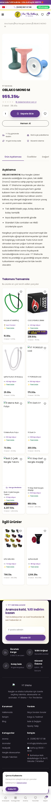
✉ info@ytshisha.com (37, 743)
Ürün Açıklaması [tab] (13, 156)
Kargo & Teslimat (35, 717)
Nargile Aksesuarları (11, 752)
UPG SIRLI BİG (9, 559)
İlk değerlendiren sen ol (26, 102)
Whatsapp (43, 7)
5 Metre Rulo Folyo (11, 432)
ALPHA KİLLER (33, 559)
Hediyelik (6, 748)
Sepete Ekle (27, 113)
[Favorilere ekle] (45, 113)
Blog (4, 721)
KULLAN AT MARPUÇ (11, 320)
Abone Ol (25, 637)
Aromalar (6, 743)
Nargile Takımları (9, 757)
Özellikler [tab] (32, 156)
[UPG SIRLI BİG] (13, 542)
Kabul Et (12, 789)
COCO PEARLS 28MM (36, 320)
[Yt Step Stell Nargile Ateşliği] (37, 470)
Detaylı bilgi (22, 783)
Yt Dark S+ (32, 432)
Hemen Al (25, 123)
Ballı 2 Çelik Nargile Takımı (11, 493)
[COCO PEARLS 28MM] (37, 303)
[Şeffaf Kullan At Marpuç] (13, 359)
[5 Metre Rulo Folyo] (13, 415)
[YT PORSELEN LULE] (37, 359)
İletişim (5, 717)
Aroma (5, 739)
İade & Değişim (34, 721)
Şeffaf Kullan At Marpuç (13, 377)
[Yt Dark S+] (37, 415)
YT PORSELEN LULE (34, 377)
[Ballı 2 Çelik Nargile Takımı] (13, 470)
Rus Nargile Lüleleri (23, 23)
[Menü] (2, 14)
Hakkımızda (7, 712)
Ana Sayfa (8, 23)
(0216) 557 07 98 (23, 7)
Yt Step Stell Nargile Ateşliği (35, 489)
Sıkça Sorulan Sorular (36, 712)
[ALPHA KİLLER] (38, 542)
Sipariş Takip (33, 726)
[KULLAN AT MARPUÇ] (13, 303)
